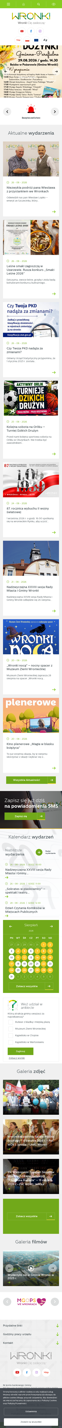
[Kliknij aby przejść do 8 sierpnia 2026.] (43, 951)
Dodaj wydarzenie (46, 852)
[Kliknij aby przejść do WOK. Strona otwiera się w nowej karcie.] (31, 1301)
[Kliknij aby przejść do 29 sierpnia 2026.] (43, 970)
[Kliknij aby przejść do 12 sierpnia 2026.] (24, 957)
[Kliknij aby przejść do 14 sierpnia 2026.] (37, 957)
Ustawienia (31, 1411)
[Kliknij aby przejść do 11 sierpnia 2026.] (18, 957)
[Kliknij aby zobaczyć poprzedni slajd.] (7, 112)
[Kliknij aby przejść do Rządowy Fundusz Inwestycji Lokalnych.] (27, 40)
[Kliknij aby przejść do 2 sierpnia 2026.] (50, 944)
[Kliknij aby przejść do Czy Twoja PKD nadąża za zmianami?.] (31, 319)
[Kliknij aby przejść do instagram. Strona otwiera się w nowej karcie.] (40, 31)
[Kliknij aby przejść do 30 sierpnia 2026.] (50, 970)
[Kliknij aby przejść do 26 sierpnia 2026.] (24, 970)
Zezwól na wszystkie (31, 1422)
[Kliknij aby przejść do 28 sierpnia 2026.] (37, 970)
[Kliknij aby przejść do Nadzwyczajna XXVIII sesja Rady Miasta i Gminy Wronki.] (31, 558)
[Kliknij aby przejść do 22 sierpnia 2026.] (43, 964)
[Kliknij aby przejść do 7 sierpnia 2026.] (37, 951)
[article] (31, 870)
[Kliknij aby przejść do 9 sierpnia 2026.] (50, 951)
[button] (56, 71)
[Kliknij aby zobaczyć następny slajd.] (55, 112)
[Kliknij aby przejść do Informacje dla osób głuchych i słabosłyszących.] (45, 40)
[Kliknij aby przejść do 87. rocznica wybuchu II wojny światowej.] (31, 479)
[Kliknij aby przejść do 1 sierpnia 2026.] (43, 944)
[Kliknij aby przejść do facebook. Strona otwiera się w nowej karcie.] (31, 31)
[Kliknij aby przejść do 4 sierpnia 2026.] (18, 951)
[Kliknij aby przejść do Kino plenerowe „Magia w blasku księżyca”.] (31, 715)
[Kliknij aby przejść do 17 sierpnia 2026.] (11, 964)
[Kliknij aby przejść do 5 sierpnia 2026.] (24, 951)
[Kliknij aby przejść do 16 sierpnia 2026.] (50, 957)
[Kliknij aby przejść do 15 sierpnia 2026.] (43, 957)
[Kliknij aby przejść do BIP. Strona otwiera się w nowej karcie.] (18, 40)
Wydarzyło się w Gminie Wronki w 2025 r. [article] (31, 1276)
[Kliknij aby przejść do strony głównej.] (23, 4)
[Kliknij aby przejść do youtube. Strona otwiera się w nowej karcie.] (22, 31)
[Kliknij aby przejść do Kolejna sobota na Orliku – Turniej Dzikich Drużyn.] (31, 398)
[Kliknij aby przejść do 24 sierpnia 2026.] (11, 970)
